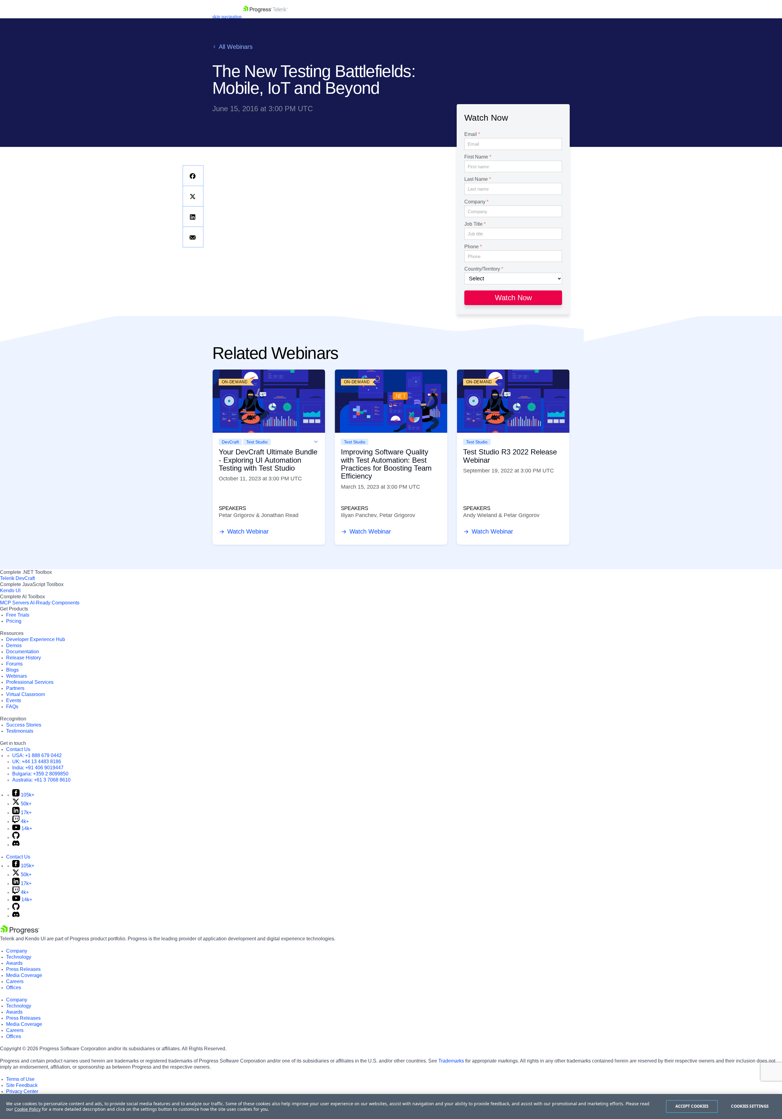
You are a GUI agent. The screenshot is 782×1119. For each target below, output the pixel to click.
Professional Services (29, 682)
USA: (37, 755)
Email (470, 134)
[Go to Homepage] (265, 16)
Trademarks (451, 1060)
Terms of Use (20, 1079)
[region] (391, 1106)
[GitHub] (16, 837)
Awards (14, 963)
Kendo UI (10, 590)
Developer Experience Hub (35, 639)
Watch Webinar (247, 531)
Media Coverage (24, 975)
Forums (14, 663)
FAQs (12, 706)
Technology (18, 957)
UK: (36, 761)
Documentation (22, 651)
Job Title (473, 224)
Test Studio (257, 441)
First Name (476, 157)
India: (38, 767)
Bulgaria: (40, 773)
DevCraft (230, 441)
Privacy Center (22, 1091)
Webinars (16, 676)
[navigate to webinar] (269, 401)
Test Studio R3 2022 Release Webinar (510, 456)
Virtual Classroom (25, 694)
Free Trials (17, 615)
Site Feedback (22, 1085)
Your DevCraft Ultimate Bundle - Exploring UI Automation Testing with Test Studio (268, 460)
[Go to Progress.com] (20, 932)
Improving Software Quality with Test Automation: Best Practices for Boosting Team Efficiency (386, 464)
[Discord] (16, 844)
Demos (14, 645)
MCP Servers (14, 602)
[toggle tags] (316, 441)
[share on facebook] (193, 175)
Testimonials (19, 731)
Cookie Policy (27, 1109)
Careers (15, 981)
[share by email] (193, 237)
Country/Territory (482, 269)
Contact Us (18, 749)
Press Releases (23, 969)
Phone (471, 246)
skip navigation (227, 16)
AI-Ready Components (54, 602)
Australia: (41, 779)
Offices (13, 987)
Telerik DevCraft (17, 578)
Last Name (476, 179)
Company (474, 201)
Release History (23, 657)
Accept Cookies (692, 1106)
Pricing (13, 621)
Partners (15, 688)
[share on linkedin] (193, 216)
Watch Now (513, 297)
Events (13, 700)
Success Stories (23, 724)
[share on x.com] (193, 196)
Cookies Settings (750, 1106)
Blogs (12, 669)
